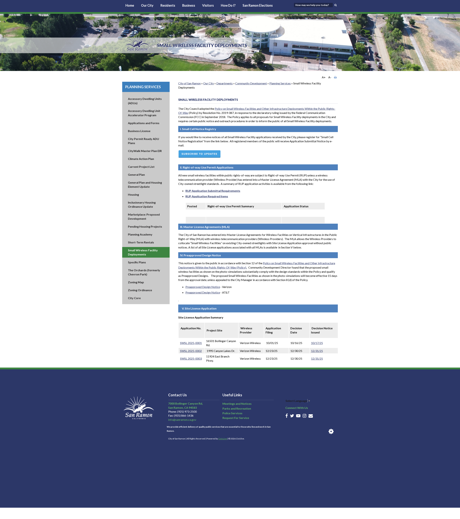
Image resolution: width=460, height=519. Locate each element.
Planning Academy (140, 234)
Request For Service (235, 417)
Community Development (251, 83)
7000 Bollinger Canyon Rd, (185, 403)
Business (188, 5)
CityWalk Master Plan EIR (145, 151)
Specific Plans (137, 262)
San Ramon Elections (258, 5)
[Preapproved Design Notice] (178, 299)
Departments (224, 83)
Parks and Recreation (236, 408)
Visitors (208, 5)
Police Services (232, 413)
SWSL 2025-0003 (191, 358)
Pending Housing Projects (145, 226)
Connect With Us (296, 407)
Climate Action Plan (141, 158)
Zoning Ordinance (140, 290)
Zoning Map (136, 282)
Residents (167, 5)
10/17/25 (317, 343)
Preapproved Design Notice (202, 287)
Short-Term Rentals (141, 242)
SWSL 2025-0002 (191, 350)
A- (329, 77)
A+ (324, 77)
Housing (133, 194)
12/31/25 (317, 350)
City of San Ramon (189, 83)
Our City (147, 5)
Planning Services (143, 87)
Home (129, 5)
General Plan (136, 174)
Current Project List (141, 166)
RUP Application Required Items (206, 196)
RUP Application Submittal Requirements (212, 190)
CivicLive (222, 438)
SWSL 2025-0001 (191, 343)
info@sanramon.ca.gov (182, 419)
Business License (139, 131)
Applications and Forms (143, 123)
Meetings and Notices (237, 403)
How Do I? (228, 5)
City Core (134, 298)
